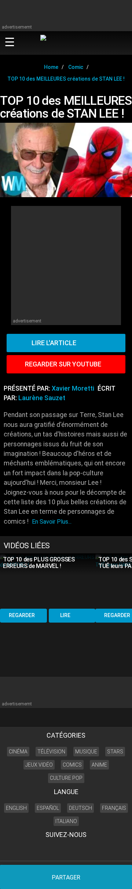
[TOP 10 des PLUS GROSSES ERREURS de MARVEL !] (47, 580)
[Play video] (66, 160)
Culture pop (66, 778)
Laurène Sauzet (41, 398)
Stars (115, 752)
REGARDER (22, 615)
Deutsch (80, 808)
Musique (86, 752)
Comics (72, 765)
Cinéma (18, 752)
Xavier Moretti (73, 388)
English (16, 808)
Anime (99, 765)
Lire (65, 615)
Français (114, 808)
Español (48, 808)
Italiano (66, 821)
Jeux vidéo (39, 765)
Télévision (51, 752)
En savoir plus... (52, 521)
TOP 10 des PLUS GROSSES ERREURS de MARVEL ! (39, 562)
